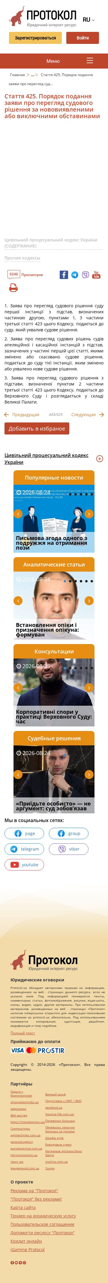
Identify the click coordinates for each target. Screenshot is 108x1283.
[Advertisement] (54, 181)
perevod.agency (21, 1142)
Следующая (83, 414)
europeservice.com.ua (26, 1148)
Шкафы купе (54, 1138)
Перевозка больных (60, 1121)
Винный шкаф (55, 1094)
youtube (30, 864)
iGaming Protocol (27, 1249)
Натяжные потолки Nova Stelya (63, 1153)
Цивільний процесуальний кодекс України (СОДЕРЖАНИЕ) (51, 243)
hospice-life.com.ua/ (59, 1114)
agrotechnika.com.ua (25, 1135)
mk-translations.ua (24, 1155)
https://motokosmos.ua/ (27, 1122)
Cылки (50, 1168)
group (74, 833)
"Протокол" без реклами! (36, 1199)
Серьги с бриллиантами (21, 1093)
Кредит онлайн (26, 1241)
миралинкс (18, 1109)
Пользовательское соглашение (42, 1224)
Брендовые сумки (58, 1144)
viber (74, 849)
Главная (18, 74)
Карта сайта (23, 1207)
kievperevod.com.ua (24, 1168)
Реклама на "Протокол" (34, 1190)
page (30, 833)
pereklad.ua (53, 1108)
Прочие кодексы (22, 258)
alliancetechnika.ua (24, 1102)
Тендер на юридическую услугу (43, 1216)
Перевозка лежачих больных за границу (60, 1129)
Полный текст (22, 1033)
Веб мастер (18, 1115)
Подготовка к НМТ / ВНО (63, 1101)
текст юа (16, 1162)
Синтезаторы (20, 1129)
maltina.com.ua (56, 1162)
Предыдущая (25, 414)
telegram (30, 849)
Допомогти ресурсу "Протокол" (42, 1232)
